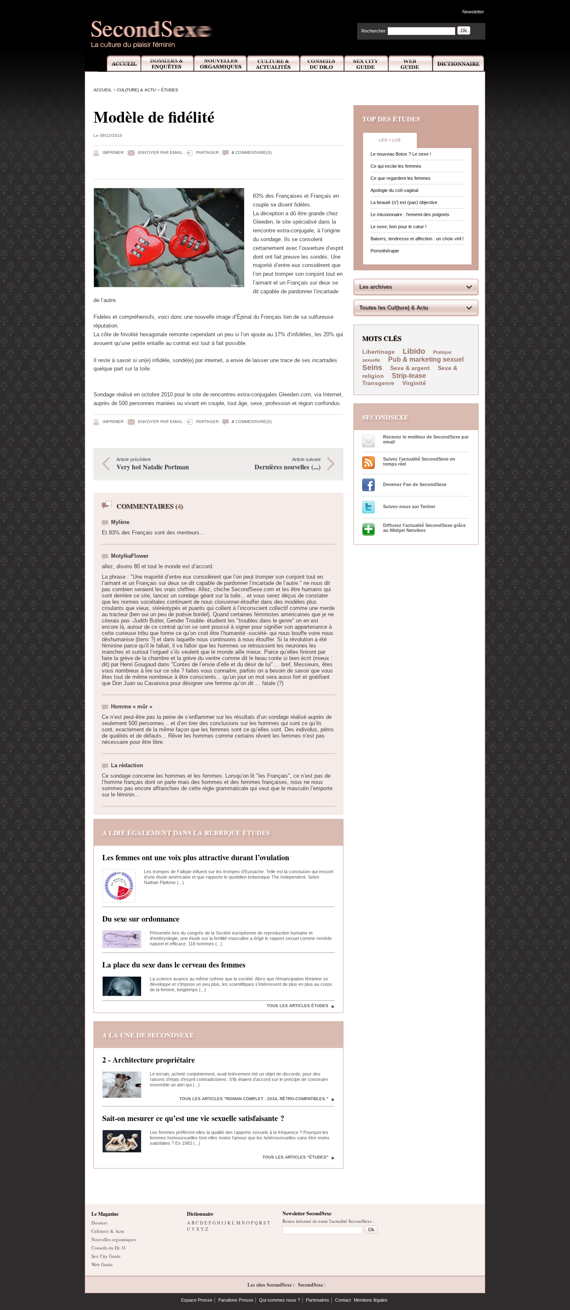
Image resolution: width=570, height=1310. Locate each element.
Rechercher (373, 30)
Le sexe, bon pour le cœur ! (398, 226)
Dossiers (99, 1222)
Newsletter (473, 11)
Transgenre (378, 383)
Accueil (119, 63)
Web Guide (410, 63)
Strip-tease (409, 375)
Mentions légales (371, 1299)
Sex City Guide (366, 63)
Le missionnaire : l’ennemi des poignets (410, 214)
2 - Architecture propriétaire (148, 1059)
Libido (414, 351)
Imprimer (113, 152)
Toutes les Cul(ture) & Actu (393, 308)
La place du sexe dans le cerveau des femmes (173, 964)
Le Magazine (105, 1213)
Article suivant (287, 464)
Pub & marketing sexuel (426, 359)
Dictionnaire (459, 63)
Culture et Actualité (273, 63)
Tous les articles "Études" (295, 1157)
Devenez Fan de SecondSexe (414, 484)
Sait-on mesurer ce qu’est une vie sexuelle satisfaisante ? (193, 1118)
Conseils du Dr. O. (108, 1247)
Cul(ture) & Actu (136, 90)
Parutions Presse (235, 1299)
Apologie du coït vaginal (394, 190)
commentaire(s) (252, 152)
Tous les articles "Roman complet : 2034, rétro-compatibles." (253, 1098)
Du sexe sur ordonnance (140, 918)
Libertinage (378, 351)
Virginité (414, 383)
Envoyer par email (160, 152)
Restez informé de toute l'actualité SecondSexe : (328, 1221)
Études (169, 90)
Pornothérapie (385, 250)
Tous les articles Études (297, 1005)
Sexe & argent (410, 368)
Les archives (375, 287)
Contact (343, 1299)
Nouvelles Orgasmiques (220, 63)
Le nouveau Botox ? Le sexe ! (401, 153)
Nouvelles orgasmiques (113, 1239)
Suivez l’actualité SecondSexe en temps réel (419, 461)
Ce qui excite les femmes (396, 166)
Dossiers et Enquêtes (167, 63)
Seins (372, 367)
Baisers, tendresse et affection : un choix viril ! (417, 238)
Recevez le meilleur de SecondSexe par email (426, 439)
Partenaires (317, 1299)
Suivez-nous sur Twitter (409, 506)
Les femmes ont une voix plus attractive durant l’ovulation (195, 857)
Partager (207, 152)
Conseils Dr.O (322, 63)
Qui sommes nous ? (279, 1299)
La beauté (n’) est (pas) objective (404, 202)
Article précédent (152, 464)
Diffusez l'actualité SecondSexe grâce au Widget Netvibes (424, 528)
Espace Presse (196, 1299)
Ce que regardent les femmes (401, 178)
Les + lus (390, 140)
